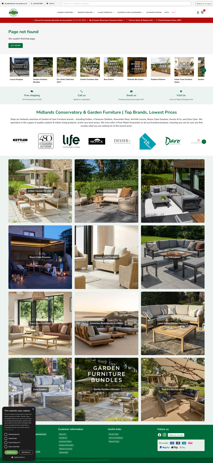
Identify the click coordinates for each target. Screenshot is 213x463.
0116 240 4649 (38, 3)
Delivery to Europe (65, 449)
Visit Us (51, 3)
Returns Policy (114, 442)
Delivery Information (66, 445)
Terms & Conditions (116, 438)
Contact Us (63, 438)
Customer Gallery (65, 442)
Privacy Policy (113, 434)
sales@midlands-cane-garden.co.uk (16, 3)
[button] (18, 457)
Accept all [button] (11, 452)
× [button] (33, 409)
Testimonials (63, 452)
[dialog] (19, 434)
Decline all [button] (26, 452)
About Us (62, 434)
